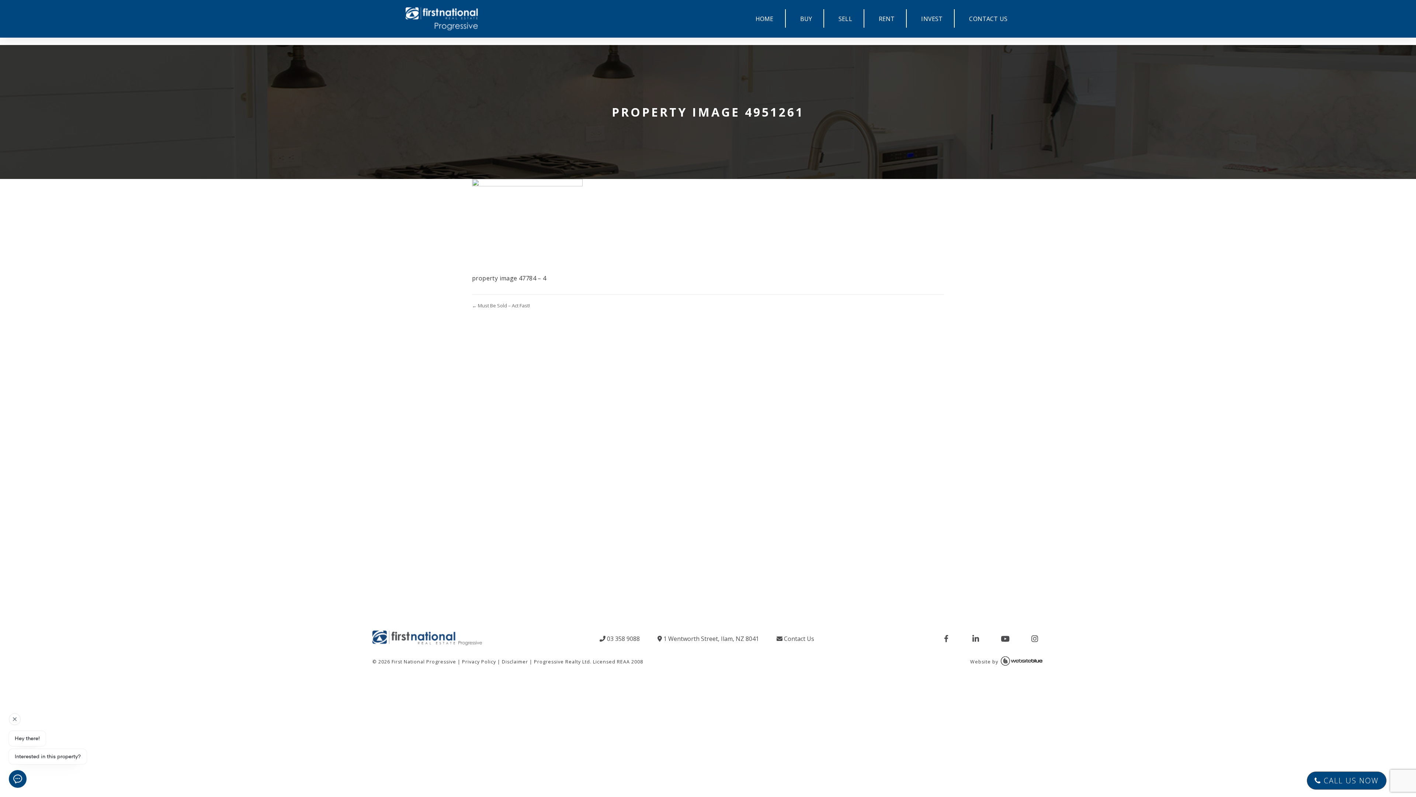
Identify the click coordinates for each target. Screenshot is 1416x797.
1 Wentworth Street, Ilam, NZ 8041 (710, 639)
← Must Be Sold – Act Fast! (501, 305)
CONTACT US (988, 19)
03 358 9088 (622, 639)
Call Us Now (1350, 781)
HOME (765, 19)
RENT (887, 19)
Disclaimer (515, 662)
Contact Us (798, 639)
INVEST (932, 19)
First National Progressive (424, 662)
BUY (806, 19)
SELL (845, 19)
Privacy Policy (479, 662)
